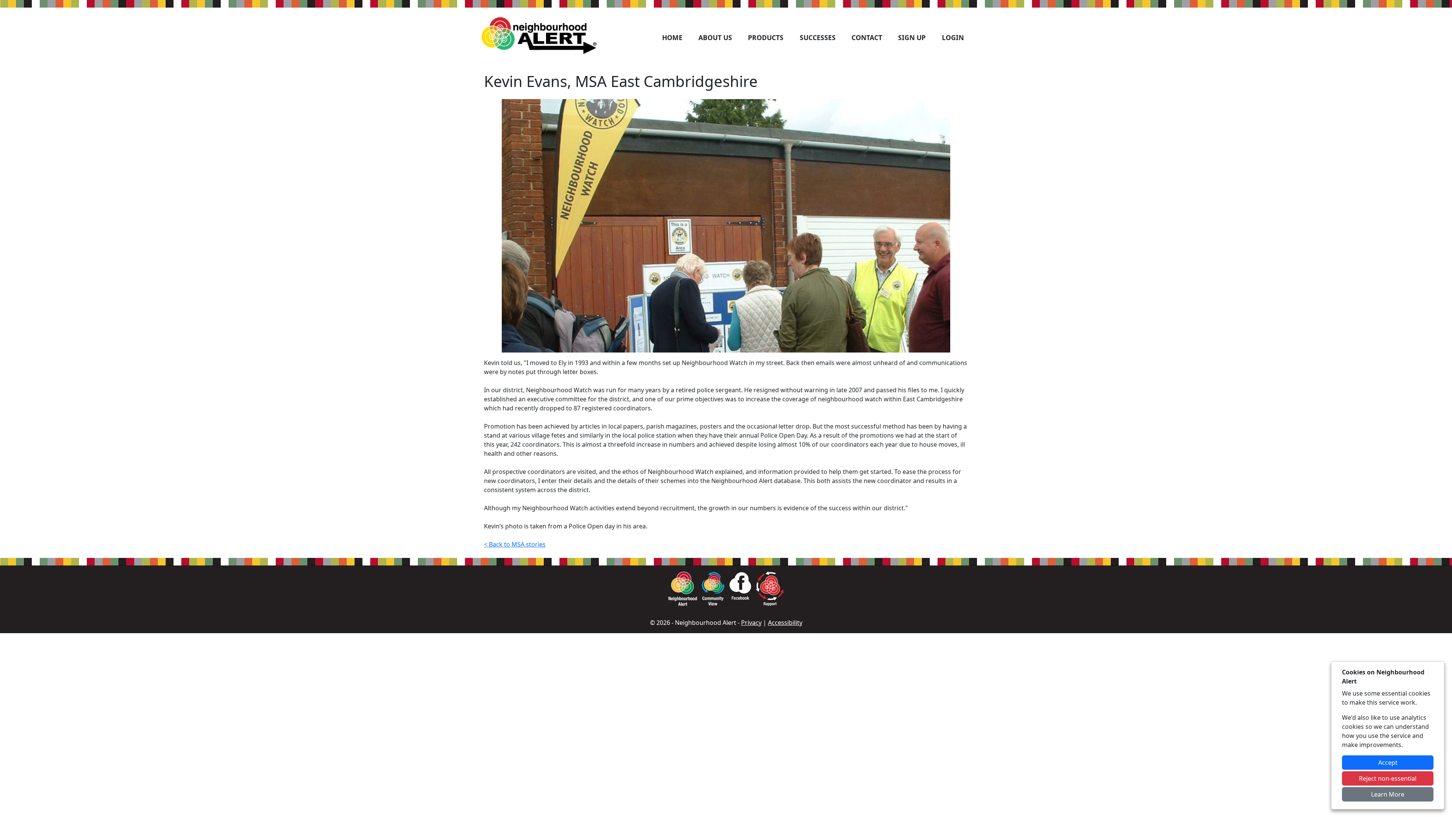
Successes (818, 37)
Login (953, 37)
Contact (867, 37)
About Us (715, 37)
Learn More (1387, 794)
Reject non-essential (1387, 778)
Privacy (751, 622)
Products (765, 37)
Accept (1388, 762)
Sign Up (912, 37)
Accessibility (785, 622)
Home (672, 37)
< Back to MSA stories (515, 544)
